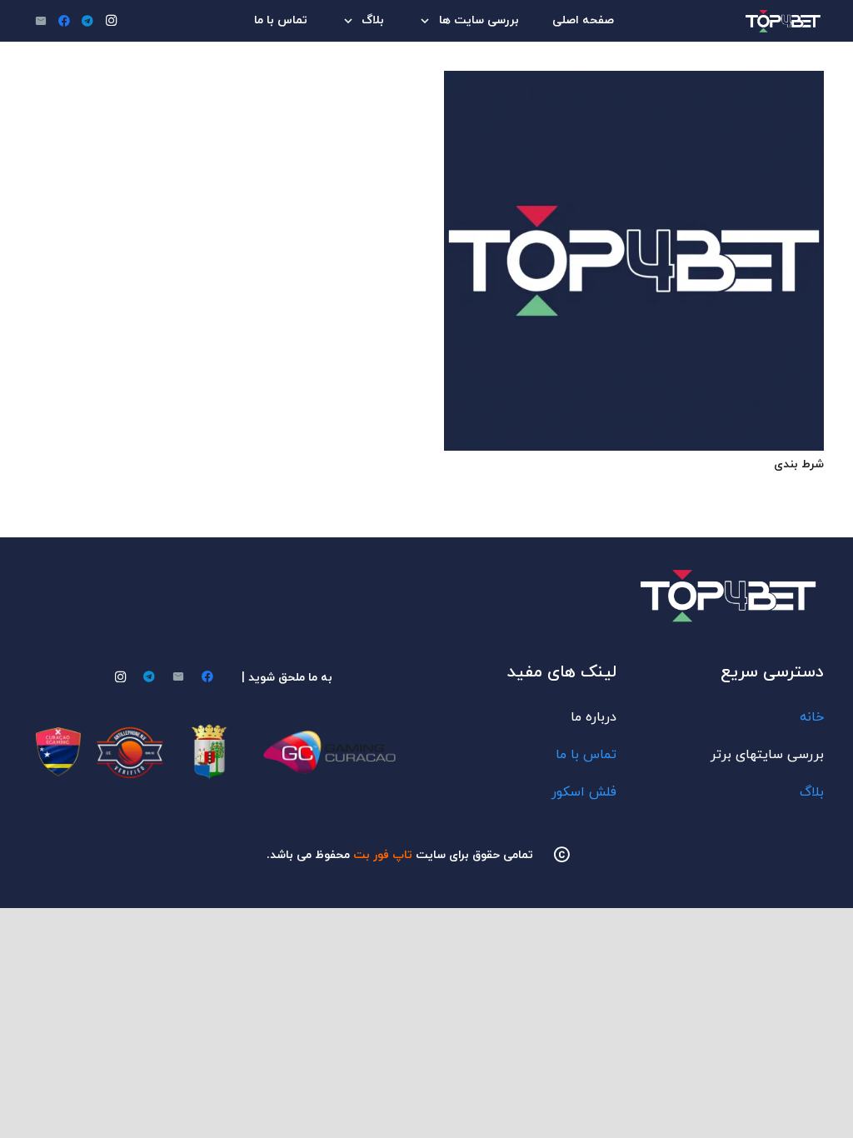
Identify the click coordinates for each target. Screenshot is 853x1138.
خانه (812, 717)
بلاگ (812, 792)
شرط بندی (799, 464)
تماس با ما (586, 755)
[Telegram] (87, 20)
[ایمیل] (40, 20)
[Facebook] (64, 20)
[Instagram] (110, 20)
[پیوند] (785, 21)
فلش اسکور (583, 792)
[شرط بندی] (634, 80)
